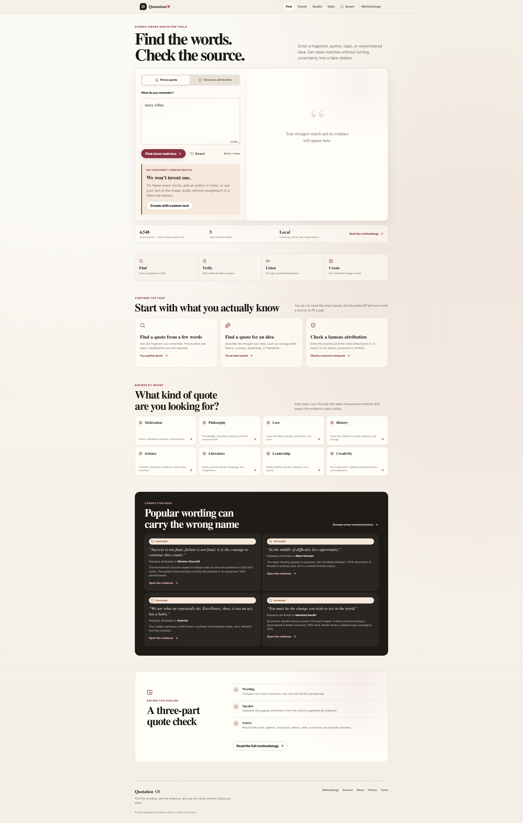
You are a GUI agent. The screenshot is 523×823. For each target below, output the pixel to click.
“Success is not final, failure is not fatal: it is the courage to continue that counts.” (198, 552)
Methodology (371, 6)
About (360, 789)
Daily (331, 6)
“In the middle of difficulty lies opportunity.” (304, 549)
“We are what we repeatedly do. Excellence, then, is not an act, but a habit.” (201, 611)
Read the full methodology (258, 746)
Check (302, 6)
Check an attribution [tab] (217, 79)
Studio (317, 6)
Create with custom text (169, 206)
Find (289, 6)
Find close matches (161, 154)
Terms (384, 789)
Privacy (372, 789)
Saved (349, 6)
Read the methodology (364, 233)
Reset (200, 154)
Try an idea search (236, 355)
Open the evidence (161, 582)
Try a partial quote (151, 355)
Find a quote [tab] (168, 79)
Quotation (147, 791)
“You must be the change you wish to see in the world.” (312, 608)
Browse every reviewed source (353, 524)
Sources (348, 789)
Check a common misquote (328, 355)
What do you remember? (157, 92)
